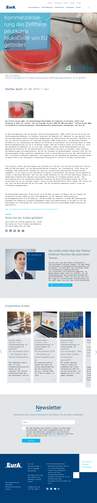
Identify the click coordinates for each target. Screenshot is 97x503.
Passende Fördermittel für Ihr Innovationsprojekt (59, 478)
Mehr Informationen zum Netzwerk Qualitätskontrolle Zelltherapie (31, 209)
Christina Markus (15, 340)
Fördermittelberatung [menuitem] (47, 7)
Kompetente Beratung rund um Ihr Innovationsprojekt (58, 467)
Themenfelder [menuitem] (58, 3)
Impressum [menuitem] (8, 484)
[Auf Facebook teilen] (15, 230)
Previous (2, 351)
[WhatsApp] (19, 230)
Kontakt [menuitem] (79, 3)
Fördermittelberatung (16, 344)
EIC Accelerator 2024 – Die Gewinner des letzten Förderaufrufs (19, 354)
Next (94, 351)
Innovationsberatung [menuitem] (33, 7)
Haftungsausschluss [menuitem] (12, 482)
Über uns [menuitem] (50, 3)
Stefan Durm (13, 89)
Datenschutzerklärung (56, 436)
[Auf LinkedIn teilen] (6, 230)
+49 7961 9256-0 (33, 489)
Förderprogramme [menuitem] (59, 7)
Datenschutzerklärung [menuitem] (12, 487)
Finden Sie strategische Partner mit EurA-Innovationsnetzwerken (57, 472)
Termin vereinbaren (62, 285)
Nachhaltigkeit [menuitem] (70, 7)
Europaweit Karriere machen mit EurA (59, 482)
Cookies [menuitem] (8, 489)
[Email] (23, 230)
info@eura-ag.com (34, 487)
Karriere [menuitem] (65, 3)
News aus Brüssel (12, 76)
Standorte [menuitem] (72, 3)
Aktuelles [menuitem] (78, 7)
